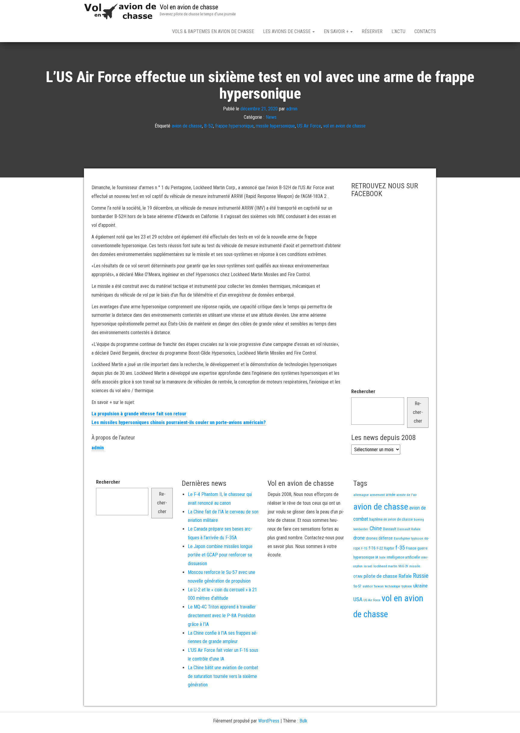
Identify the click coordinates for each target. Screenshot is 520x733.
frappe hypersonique (234, 126)
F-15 (364, 548)
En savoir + (337, 31)
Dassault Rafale (408, 529)
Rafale (405, 576)
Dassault (389, 529)
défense (386, 538)
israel (368, 566)
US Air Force (309, 126)
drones (371, 538)
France (411, 548)
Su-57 (357, 586)
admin (291, 108)
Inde (382, 557)
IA (376, 557)
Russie (421, 575)
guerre (422, 548)
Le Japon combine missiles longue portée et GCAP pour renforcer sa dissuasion (220, 555)
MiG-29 (403, 566)
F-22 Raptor (385, 548)
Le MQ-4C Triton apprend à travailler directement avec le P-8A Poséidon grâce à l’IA (222, 615)
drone (359, 538)
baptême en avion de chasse (391, 519)
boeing (419, 519)
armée (390, 495)
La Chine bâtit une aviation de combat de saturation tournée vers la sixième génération (223, 676)
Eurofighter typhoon (408, 538)
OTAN (357, 576)
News (271, 117)
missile (414, 566)
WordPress (268, 721)
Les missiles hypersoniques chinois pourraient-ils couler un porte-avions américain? (178, 422)
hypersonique (363, 557)
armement (377, 495)
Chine (376, 528)
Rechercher (363, 391)
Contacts (425, 31)
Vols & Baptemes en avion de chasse (213, 31)
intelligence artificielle (403, 557)
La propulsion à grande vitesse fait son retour (138, 414)
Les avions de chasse (287, 31)
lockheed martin (385, 566)
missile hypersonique (275, 126)
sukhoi (368, 586)
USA (357, 599)
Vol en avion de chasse (189, 7)
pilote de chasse (380, 576)
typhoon (406, 586)
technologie (392, 586)
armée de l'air (406, 495)
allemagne (361, 495)
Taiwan (379, 586)
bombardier (360, 529)
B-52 (208, 126)
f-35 (400, 547)
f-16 (372, 548)
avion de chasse (187, 126)
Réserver (372, 31)
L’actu (398, 31)
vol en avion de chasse (344, 126)
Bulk (303, 721)
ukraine (420, 586)
